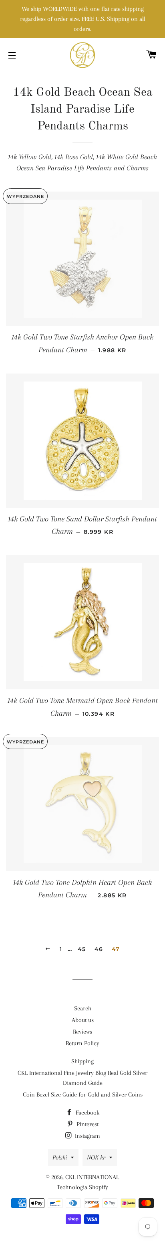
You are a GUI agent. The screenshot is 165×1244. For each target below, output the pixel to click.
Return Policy (82, 1043)
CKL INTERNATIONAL (92, 1177)
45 (82, 949)
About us (83, 1020)
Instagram (86, 1135)
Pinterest (87, 1124)
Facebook (86, 1112)
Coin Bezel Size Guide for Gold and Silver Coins (83, 1094)
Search (82, 1008)
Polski (59, 1157)
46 (99, 949)
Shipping (82, 1061)
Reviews (82, 1031)
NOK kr (96, 1157)
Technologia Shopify (82, 1187)
